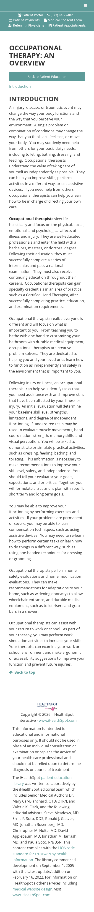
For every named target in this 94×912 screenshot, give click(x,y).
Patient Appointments (69, 25)
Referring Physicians (28, 25)
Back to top (24, 672)
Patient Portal (32, 15)
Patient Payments (26, 20)
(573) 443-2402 (62, 15)
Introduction (20, 86)
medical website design (32, 889)
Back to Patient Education (47, 76)
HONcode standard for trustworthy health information (44, 853)
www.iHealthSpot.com (58, 720)
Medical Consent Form (65, 20)
